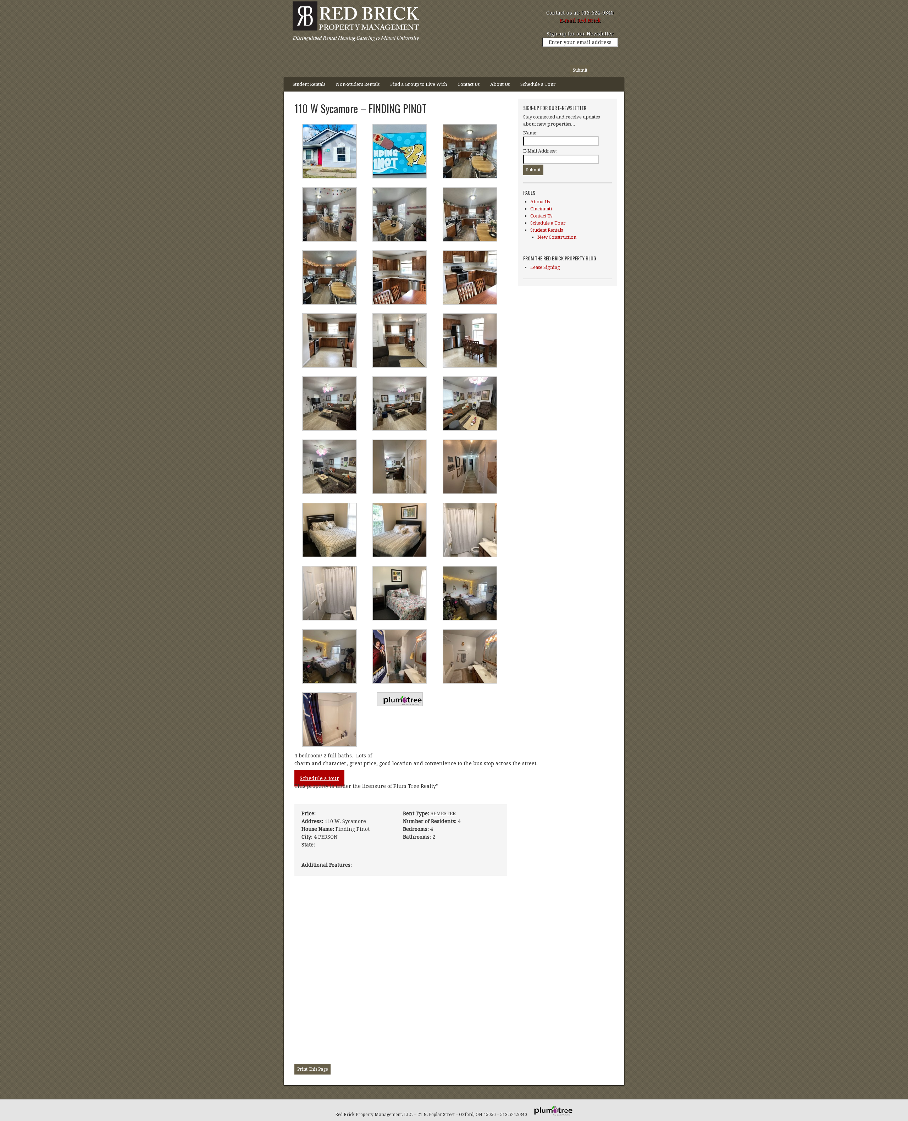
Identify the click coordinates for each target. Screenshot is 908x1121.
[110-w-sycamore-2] (470, 177)
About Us (500, 84)
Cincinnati (541, 208)
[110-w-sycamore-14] (329, 745)
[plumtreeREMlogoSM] (400, 704)
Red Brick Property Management (355, 23)
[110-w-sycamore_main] (329, 177)
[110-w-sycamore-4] (470, 240)
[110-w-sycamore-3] (399, 240)
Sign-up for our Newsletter (580, 34)
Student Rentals (306, 87)
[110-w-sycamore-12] (399, 682)
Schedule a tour (319, 778)
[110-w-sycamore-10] (470, 619)
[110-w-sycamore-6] (329, 366)
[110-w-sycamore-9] (470, 366)
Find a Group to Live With (418, 84)
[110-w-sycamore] (399, 177)
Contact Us (469, 84)
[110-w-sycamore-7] (470, 303)
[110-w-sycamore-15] (399, 555)
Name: (530, 133)
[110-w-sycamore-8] (399, 303)
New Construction (556, 237)
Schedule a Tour (538, 84)
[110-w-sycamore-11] (329, 682)
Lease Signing (545, 267)
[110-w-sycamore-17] (470, 555)
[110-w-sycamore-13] (329, 555)
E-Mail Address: (540, 151)
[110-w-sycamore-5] (399, 366)
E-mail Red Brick (580, 20)
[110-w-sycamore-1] (399, 492)
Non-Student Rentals (358, 84)
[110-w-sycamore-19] (399, 619)
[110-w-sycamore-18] (329, 619)
